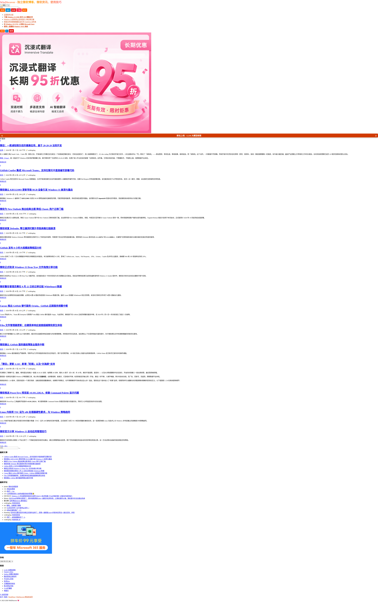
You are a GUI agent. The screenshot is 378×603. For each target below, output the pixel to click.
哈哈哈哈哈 (16, 503)
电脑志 (6, 590)
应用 (13, 10)
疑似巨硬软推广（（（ (14, 510)
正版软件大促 (8, 15)
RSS (2, 31)
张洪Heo (7, 581)
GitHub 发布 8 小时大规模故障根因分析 (20, 248)
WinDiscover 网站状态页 (24, 597)
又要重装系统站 (9, 583)
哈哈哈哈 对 (16, 519)
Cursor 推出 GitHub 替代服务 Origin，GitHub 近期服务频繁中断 (34, 306)
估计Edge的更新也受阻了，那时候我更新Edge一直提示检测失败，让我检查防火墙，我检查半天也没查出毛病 (47, 498)
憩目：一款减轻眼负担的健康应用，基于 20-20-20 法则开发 (31, 145)
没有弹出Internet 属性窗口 (18, 501)
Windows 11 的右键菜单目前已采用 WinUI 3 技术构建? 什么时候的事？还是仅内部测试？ (42, 496)
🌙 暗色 (3, 5)
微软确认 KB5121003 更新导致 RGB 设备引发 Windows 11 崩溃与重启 (36, 189)
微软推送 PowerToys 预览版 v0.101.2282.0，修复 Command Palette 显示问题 (39, 393)
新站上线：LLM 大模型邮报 (189, 136)
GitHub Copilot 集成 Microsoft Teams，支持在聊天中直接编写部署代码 (37, 170)
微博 (11, 31)
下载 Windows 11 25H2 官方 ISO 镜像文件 (18, 17)
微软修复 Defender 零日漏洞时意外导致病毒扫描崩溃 (27, 228)
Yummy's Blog (8, 572)
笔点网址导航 (8, 586)
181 (5, 446)
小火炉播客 (8, 588)
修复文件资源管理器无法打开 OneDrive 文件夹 (20, 22)
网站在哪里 (11, 489)
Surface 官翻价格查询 (11, 574)
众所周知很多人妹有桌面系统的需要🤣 (20, 493)
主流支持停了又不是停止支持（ (18, 508)
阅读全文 (3, 162)
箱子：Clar (10, 491)
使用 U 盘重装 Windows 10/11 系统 (16, 26)
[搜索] (19, 448)
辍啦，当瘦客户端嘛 (14, 505)
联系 (5, 597)
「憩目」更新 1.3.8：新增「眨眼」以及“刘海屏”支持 (27, 364)
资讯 (2, 10)
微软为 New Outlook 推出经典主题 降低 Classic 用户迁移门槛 (31, 209)
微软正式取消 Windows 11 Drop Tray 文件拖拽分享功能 (29, 267)
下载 (19, 10)
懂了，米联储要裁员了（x (16, 517)
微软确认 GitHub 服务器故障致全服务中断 (22, 344)
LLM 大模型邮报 (10, 570)
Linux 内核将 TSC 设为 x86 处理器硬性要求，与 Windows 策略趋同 (35, 412)
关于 (24, 10)
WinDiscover (30, 2)
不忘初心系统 (8, 579)
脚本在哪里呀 (13, 486)
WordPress (11, 597)
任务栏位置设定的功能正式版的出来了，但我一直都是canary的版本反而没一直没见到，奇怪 (43, 512)
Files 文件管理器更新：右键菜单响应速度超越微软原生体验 (31, 325)
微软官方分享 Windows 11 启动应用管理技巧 (23, 431)
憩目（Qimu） (5, 158)
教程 (8, 10)
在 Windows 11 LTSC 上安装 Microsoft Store (19, 24)
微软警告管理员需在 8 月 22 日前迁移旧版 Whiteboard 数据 (31, 286)
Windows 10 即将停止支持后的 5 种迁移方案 (19, 19)
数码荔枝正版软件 (10, 576)
